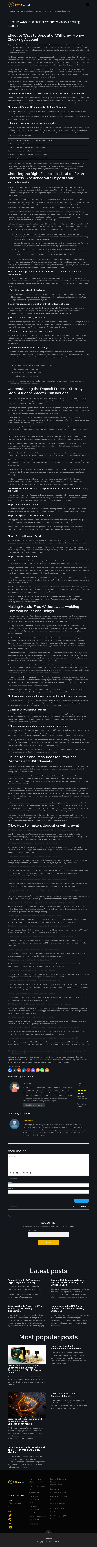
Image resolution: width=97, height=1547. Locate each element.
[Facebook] (10, 1070)
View (39, 1479)
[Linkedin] (24, 1070)
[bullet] (27, 1173)
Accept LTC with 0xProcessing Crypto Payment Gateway (24, 1281)
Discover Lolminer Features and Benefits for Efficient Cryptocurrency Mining (25, 1421)
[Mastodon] (33, 1070)
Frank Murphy (28, 1120)
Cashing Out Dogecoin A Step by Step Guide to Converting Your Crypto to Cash (68, 1282)
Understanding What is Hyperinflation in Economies (66, 1347)
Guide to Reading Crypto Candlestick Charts (64, 1394)
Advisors (32, 1479)
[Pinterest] (28, 1070)
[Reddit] (19, 1070)
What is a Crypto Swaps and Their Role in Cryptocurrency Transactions (26, 1308)
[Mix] (38, 1070)
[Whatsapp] (42, 1070)
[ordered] (23, 1173)
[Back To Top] (48, 1533)
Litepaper (32, 1482)
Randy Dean (27, 1083)
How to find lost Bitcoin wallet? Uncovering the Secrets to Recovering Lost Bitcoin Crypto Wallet (24, 1369)
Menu (87, 4)
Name (10, 1182)
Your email (33, 1231)
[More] (47, 1070)
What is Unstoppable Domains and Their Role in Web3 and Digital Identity (26, 1449)
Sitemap (48, 1538)
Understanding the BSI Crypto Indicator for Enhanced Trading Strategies (67, 1308)
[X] (15, 1070)
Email (10, 1189)
